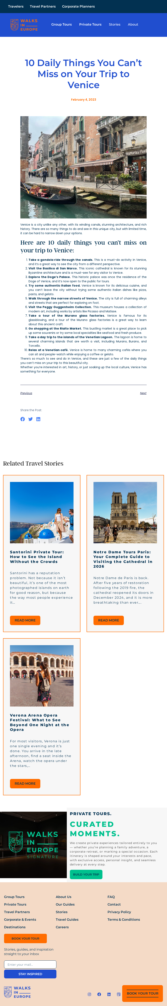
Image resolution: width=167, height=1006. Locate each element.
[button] (22, 419)
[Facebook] (99, 994)
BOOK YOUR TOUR (142, 993)
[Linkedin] (109, 994)
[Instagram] (89, 994)
